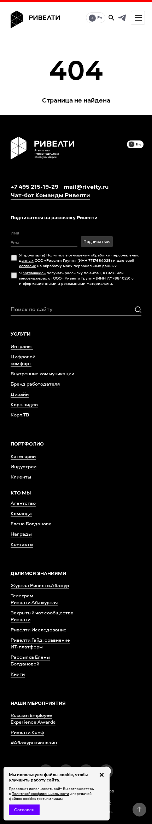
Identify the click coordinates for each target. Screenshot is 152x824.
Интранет (22, 346)
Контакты (22, 544)
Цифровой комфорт (23, 359)
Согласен (24, 810)
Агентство (23, 502)
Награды (21, 533)
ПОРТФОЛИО (27, 444)
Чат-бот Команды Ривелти (50, 195)
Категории (23, 456)
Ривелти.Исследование (38, 629)
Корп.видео (24, 404)
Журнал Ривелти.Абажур (40, 585)
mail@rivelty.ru (86, 186)
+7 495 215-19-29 (34, 186)
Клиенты (21, 476)
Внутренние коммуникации (42, 373)
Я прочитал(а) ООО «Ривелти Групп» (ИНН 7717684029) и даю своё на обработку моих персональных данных (79, 260)
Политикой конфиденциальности (40, 793)
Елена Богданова (31, 523)
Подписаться (96, 241)
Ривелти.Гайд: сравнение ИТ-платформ (40, 643)
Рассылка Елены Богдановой (30, 660)
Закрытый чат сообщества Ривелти (42, 616)
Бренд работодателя (35, 383)
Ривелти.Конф (27, 732)
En (99, 18)
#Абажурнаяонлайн (34, 742)
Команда (21, 513)
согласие (27, 265)
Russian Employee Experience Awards (33, 718)
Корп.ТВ (20, 414)
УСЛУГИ (20, 334)
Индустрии (23, 466)
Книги (18, 673)
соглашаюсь (34, 272)
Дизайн (20, 394)
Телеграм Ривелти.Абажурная (34, 598)
